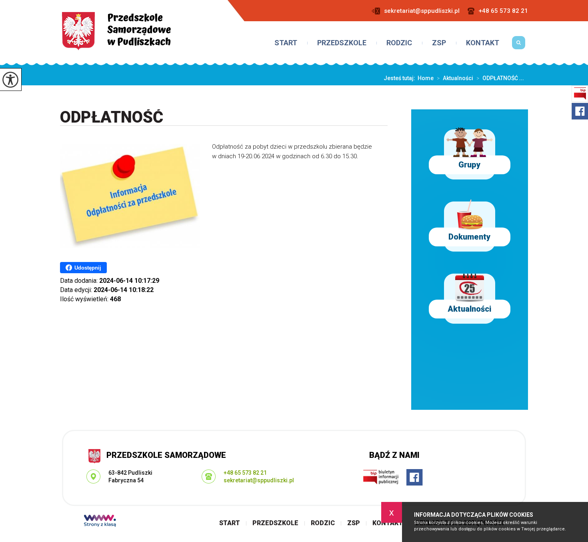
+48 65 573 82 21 (503, 11)
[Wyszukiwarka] (518, 45)
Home (426, 78)
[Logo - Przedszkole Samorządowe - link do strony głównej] (116, 31)
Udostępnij (87, 268)
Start (285, 42)
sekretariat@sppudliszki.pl (422, 11)
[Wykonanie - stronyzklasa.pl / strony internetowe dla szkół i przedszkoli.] (100, 521)
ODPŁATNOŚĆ (111, 117)
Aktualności (455, 78)
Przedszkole (341, 42)
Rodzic (399, 42)
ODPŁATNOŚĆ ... (500, 78)
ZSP (439, 42)
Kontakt (482, 42)
